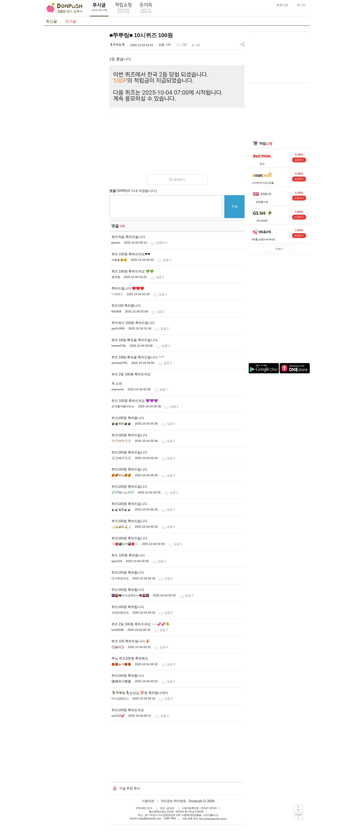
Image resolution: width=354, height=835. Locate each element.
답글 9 (169, 698)
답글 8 (171, 664)
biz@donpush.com (212, 818)
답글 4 (171, 423)
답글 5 (178, 544)
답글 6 (171, 526)
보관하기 (179, 179)
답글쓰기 (162, 242)
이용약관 (148, 801)
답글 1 (167, 259)
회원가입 (282, 5)
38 (198, 45)
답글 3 (171, 458)
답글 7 (164, 389)
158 (184, 45)
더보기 (280, 248)
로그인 (301, 5)
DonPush (64, 8)
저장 (234, 206)
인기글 (70, 21)
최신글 (51, 21)
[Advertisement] (74, 92)
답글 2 (160, 277)
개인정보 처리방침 (173, 801)
